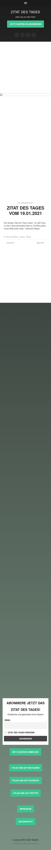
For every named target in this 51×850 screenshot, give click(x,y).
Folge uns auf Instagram (25, 767)
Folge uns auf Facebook (25, 780)
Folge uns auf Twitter (25, 793)
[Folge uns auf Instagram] (16, 35)
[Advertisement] (25, 67)
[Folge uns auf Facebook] (22, 35)
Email (8, 720)
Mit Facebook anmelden (25, 752)
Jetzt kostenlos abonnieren (25, 24)
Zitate (28, 236)
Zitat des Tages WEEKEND (21, 732)
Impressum (25, 809)
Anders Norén (31, 843)
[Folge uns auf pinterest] (28, 35)
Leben (22, 236)
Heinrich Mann (12, 236)
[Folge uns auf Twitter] (33, 35)
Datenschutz (25, 821)
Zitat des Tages (25, 11)
